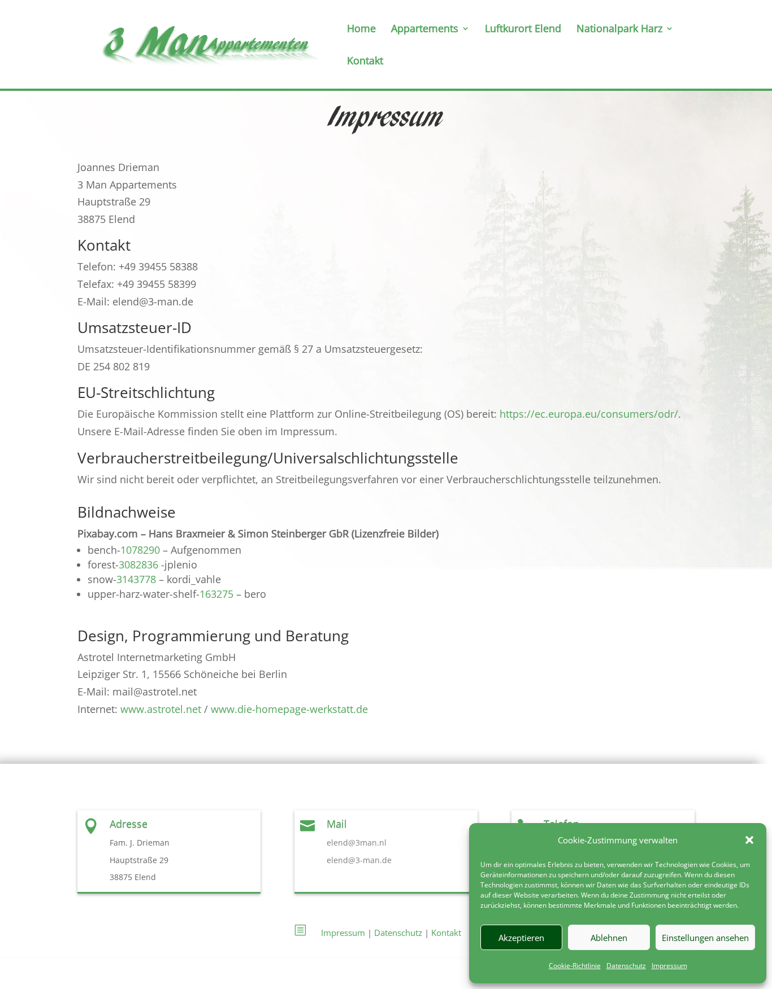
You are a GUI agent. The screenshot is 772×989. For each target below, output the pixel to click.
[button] (749, 840)
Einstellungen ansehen (705, 937)
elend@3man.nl (357, 842)
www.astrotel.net (160, 709)
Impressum (669, 965)
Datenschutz (626, 965)
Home (361, 29)
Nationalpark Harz (619, 29)
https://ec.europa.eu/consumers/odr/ (589, 414)
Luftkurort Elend (523, 29)
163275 (216, 594)
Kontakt (365, 61)
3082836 (138, 564)
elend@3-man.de (359, 860)
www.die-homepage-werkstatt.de (289, 709)
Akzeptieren (521, 937)
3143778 (136, 579)
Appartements (424, 29)
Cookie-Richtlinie (575, 965)
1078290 (140, 550)
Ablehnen (609, 937)
